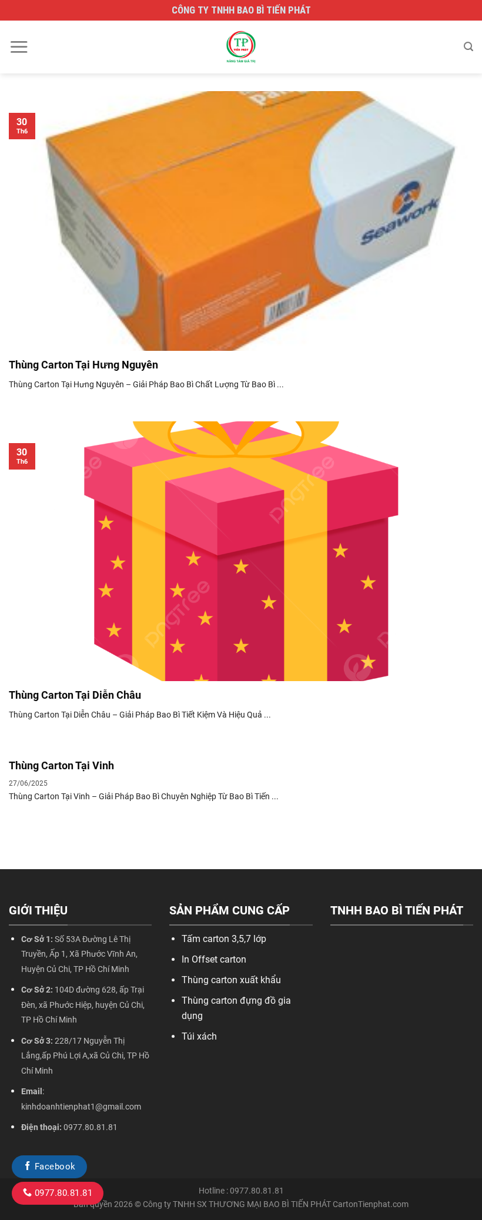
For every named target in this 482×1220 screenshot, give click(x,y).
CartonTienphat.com (371, 1204)
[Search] (468, 46)
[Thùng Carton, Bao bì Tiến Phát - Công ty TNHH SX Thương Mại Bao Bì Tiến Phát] (241, 47)
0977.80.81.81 (62, 1193)
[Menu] (19, 47)
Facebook (53, 1166)
